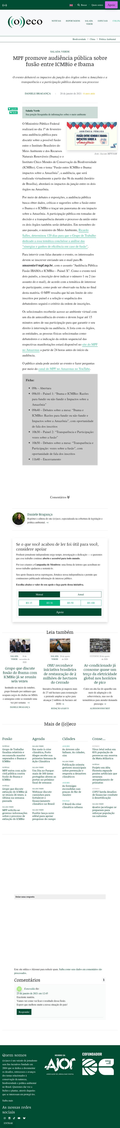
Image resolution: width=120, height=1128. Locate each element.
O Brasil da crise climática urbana (72, 805)
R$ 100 (91, 602)
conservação (99, 738)
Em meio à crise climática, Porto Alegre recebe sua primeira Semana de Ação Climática (44, 755)
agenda (14, 109)
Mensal (39, 594)
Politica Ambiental (107, 39)
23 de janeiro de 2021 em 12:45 (32, 993)
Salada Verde (89, 22)
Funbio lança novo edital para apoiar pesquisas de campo (44, 816)
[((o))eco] (25, 22)
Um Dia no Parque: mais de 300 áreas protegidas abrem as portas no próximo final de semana (44, 776)
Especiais (103, 20)
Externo (94, 656)
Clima (92, 39)
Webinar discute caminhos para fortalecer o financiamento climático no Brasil (43, 797)
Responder (24, 1011)
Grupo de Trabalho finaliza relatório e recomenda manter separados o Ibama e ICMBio (14, 755)
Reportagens (73, 20)
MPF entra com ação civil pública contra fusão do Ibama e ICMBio (14, 775)
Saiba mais (7, 1100)
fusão (14, 112)
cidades (68, 738)
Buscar (83, 4)
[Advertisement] (60, 864)
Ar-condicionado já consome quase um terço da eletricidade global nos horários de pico (100, 674)
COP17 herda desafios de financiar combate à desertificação (105, 794)
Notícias (56, 20)
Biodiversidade (79, 39)
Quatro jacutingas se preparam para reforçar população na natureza (104, 811)
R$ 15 (29, 602)
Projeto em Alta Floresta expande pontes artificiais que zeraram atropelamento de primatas (104, 775)
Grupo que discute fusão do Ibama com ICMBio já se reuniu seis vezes (20, 674)
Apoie (111, 5)
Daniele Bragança (38, 93)
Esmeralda (29, 988)
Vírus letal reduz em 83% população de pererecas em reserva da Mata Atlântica (104, 753)
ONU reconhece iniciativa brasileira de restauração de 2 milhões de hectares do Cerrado (60, 674)
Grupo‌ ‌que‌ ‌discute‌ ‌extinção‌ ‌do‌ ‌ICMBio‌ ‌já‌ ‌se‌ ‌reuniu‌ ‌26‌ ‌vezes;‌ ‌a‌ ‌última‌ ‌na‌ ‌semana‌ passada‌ (14, 795)
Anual (81, 594)
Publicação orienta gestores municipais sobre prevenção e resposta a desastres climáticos (74, 770)
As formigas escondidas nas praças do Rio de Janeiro (71, 790)
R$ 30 (50, 602)
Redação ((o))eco (60, 708)
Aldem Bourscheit (100, 708)
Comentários (58, 497)
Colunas (65, 801)
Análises (66, 746)
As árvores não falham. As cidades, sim (73, 752)
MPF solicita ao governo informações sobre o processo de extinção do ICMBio (14, 814)
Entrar (8, 1123)
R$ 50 (70, 602)
